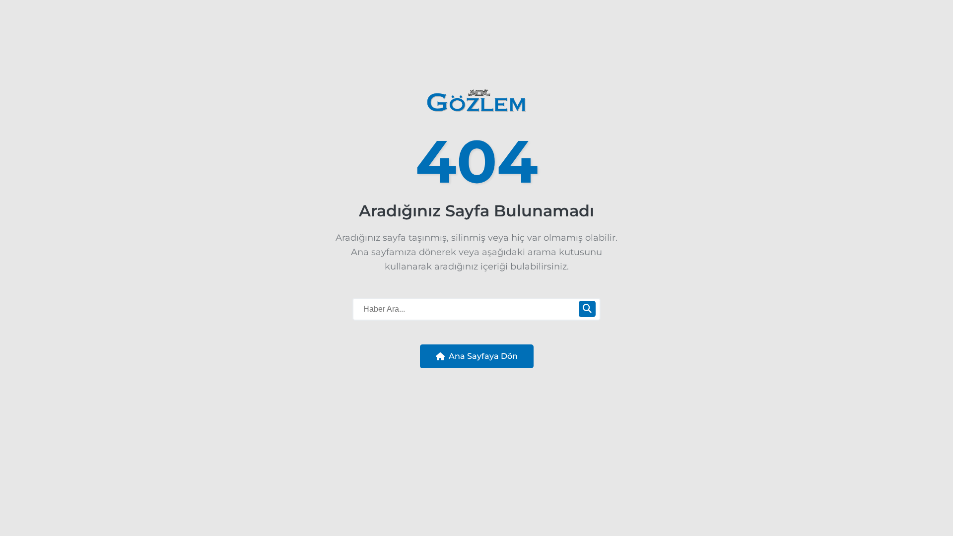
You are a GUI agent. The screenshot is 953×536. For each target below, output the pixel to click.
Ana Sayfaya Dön (483, 356)
